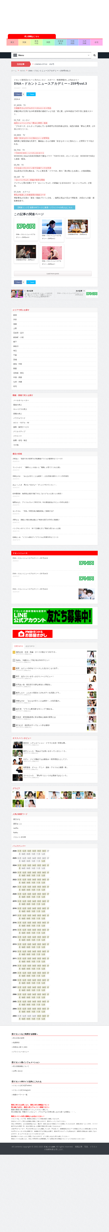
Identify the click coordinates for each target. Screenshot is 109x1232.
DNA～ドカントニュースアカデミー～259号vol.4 (25, 216)
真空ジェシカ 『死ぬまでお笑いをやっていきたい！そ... (44, 732)
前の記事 (30, 271)
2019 (14, 882)
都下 (15, 322)
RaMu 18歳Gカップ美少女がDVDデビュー (33, 641)
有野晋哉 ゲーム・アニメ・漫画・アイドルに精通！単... (45, 748)
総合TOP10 (30, 627)
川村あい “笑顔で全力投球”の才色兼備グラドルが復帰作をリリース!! (37, 439)
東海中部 (36, 22)
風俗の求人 (17, 385)
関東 (24, 23)
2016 (14, 903)
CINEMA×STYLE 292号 (44, 45)
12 (42, 841)
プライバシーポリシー (21, 1032)
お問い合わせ (18, 1051)
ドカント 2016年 (19, 817)
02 (23, 831)
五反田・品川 (18, 313)
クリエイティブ (19, 412)
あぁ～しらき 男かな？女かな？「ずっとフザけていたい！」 (35, 465)
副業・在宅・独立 (20, 421)
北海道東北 (60, 22)
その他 (15, 425)
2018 (14, 889)
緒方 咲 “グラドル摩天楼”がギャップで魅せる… (35, 689)
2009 (14, 953)
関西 (48, 23)
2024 (14, 846)
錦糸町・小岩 (18, 318)
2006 (14, 975)
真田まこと (17, 804)
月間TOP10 (18, 627)
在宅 (96, 23)
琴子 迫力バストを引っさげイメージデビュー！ (35, 657)
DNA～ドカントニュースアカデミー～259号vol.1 (51, 243)
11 (37, 856)
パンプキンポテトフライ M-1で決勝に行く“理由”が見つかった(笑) (37, 509)
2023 (14, 853)
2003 (14, 996)
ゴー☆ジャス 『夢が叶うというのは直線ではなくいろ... (45, 756)
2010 (14, 946)
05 (38, 831)
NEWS (24, 69)
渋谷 (15, 300)
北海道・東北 (18, 353)
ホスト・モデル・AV (21, 403)
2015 (14, 910)
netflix (15, 809)
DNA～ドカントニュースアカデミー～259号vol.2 (51, 217)
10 (32, 856)
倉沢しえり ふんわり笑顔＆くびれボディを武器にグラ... (38, 673)
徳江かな (16, 800)
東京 (12, 23)
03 (28, 831)
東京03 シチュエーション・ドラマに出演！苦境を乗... (44, 723)
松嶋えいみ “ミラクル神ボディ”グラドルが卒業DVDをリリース (35, 518)
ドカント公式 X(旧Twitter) (22, 1066)
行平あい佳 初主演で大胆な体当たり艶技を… (34, 665)
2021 (14, 867)
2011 (14, 939)
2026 (14, 831)
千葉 (15, 335)
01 (19, 831)
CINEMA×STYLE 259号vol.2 (77, 215)
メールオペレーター (21, 381)
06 (43, 831)
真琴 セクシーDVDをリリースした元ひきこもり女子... (37, 649)
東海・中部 (17, 344)
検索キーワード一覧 (20, 1075)
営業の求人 (17, 394)
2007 (14, 968)
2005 (14, 982)
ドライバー (17, 416)
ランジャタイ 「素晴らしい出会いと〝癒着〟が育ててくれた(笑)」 (37, 448)
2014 (14, 917)
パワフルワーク (19, 399)
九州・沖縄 (17, 362)
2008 (14, 961)
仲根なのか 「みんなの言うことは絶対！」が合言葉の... (38, 681)
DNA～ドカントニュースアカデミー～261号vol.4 (30, 539)
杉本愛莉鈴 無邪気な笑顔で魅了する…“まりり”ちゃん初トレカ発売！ (38, 474)
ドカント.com (49, 1127)
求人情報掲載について (21, 1047)
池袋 (15, 304)
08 (23, 856)
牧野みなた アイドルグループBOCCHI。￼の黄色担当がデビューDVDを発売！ (41, 483)
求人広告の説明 (18, 1019)
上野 (15, 309)
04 (33, 831)
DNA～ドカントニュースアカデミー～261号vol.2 (30, 570)
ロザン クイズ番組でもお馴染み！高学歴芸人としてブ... (45, 740)
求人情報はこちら (31, 17)
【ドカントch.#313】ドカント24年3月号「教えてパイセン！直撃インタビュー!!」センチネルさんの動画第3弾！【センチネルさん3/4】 (38, 276)
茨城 (15, 340)
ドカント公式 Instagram (22, 1071)
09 (28, 856)
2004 (14, 989)
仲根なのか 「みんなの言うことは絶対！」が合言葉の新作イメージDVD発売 (41, 457)
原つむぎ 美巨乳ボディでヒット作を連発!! (33, 706)
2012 (14, 932)
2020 (14, 874)
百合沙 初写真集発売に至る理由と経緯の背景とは (36, 698)
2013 (14, 925)
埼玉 (15, 331)
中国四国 (72, 22)
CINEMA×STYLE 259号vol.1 (25, 240)
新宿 (15, 295)
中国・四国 (17, 358)
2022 (14, 860)
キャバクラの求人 (20, 390)
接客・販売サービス (21, 407)
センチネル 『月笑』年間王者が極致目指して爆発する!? (33, 492)
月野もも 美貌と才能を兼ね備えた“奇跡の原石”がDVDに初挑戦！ (36, 500)
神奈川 (15, 327)
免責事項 (16, 1023)
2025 (14, 839)
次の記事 (79, 271)
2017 (14, 896)
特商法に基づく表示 (20, 1028)
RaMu (15, 813)
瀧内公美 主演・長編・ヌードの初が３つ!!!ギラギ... (36, 632)
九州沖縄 (84, 22)
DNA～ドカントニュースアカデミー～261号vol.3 (30, 554)
